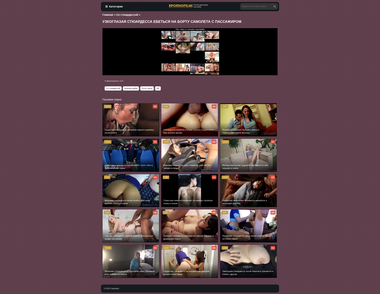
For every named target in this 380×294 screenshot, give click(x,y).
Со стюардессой (113, 88)
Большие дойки (130, 88)
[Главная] (190, 6)
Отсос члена (147, 88)
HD (158, 88)
